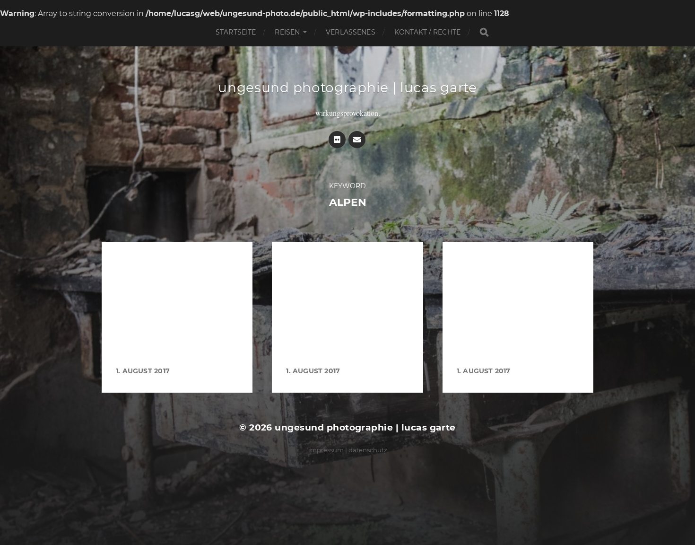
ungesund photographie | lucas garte (347, 87)
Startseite (236, 32)
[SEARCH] (484, 32)
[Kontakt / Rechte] (356, 139)
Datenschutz (367, 450)
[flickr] (337, 139)
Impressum (326, 450)
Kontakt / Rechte (427, 32)
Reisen (287, 32)
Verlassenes (350, 32)
